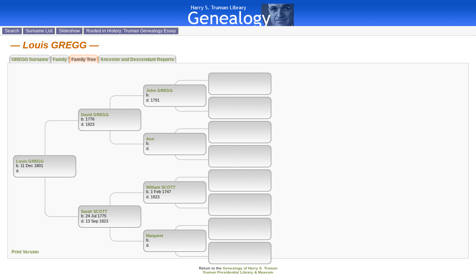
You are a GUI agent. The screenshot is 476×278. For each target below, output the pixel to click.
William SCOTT (161, 187)
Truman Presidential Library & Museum (238, 272)
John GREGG (159, 90)
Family (60, 59)
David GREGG (95, 114)
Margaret (154, 235)
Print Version (25, 252)
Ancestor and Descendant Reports (137, 59)
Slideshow (69, 30)
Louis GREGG (30, 161)
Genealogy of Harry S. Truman (250, 268)
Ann (150, 139)
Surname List (39, 30)
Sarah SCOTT (94, 211)
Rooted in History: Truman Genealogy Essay (131, 30)
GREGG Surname (30, 59)
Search (12, 30)
